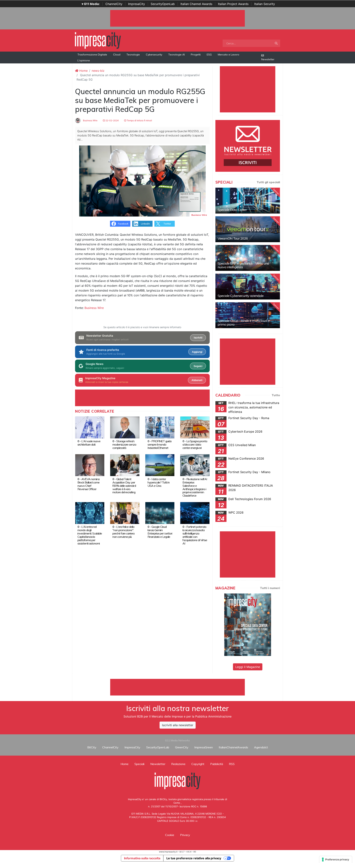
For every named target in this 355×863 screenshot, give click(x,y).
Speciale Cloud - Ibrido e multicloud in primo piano (244, 322)
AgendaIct (261, 747)
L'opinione (83, 60)
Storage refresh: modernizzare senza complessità (124, 444)
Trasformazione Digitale (92, 54)
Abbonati (197, 380)
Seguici (198, 366)
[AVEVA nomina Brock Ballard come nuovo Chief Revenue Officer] (89, 465)
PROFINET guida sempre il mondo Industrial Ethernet (159, 444)
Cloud (116, 54)
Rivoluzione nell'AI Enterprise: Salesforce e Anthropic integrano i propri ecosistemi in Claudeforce (194, 487)
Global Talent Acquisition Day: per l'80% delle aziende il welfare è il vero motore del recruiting (124, 485)
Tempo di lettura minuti (139, 120)
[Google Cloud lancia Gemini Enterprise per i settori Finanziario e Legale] (159, 513)
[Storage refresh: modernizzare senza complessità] (124, 427)
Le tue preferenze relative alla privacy (193, 858)
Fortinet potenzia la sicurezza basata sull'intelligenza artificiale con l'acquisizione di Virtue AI (194, 535)
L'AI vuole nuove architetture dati (88, 442)
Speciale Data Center (232, 210)
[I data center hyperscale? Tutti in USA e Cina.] (159, 465)
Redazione (178, 764)
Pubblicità (216, 764)
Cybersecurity (154, 54)
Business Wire (89, 120)
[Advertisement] (177, 687)
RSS (232, 764)
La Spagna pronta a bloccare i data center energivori (194, 444)
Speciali (139, 764)
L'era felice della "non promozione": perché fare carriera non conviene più (123, 532)
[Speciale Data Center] (247, 201)
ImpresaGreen (203, 747)
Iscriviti (198, 337)
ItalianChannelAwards (233, 747)
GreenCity (181, 747)
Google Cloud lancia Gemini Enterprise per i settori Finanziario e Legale (160, 532)
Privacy (185, 835)
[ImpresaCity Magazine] (247, 624)
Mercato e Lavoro (228, 54)
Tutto (276, 395)
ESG (209, 54)
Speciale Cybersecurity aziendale (240, 296)
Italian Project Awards (233, 4)
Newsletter (267, 59)
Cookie (169, 835)
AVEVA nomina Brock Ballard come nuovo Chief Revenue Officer (88, 484)
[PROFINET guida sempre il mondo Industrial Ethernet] (159, 427)
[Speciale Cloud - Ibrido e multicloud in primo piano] (247, 315)
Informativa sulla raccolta (142, 858)
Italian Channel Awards (196, 4)
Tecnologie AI (176, 54)
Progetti (196, 54)
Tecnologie (133, 54)
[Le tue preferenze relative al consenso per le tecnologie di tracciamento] (335, 859)
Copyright (197, 764)
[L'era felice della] (124, 513)
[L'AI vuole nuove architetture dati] (89, 427)
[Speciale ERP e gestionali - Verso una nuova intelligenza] (247, 258)
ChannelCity (113, 4)
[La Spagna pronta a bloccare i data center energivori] (194, 427)
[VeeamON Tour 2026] (247, 229)
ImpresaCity (136, 4)
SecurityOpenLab (163, 4)
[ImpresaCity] (98, 40)
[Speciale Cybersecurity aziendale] (247, 286)
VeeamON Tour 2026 (233, 238)
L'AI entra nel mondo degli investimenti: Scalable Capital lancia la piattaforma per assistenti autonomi (89, 535)
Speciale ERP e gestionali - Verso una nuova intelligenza (243, 265)
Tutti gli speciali (268, 182)
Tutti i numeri (270, 588)
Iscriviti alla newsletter (177, 725)
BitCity (91, 747)
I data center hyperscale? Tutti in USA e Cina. (159, 482)
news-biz (98, 70)
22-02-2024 (112, 120)
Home (83, 70)
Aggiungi (197, 351)
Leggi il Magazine (247, 667)
